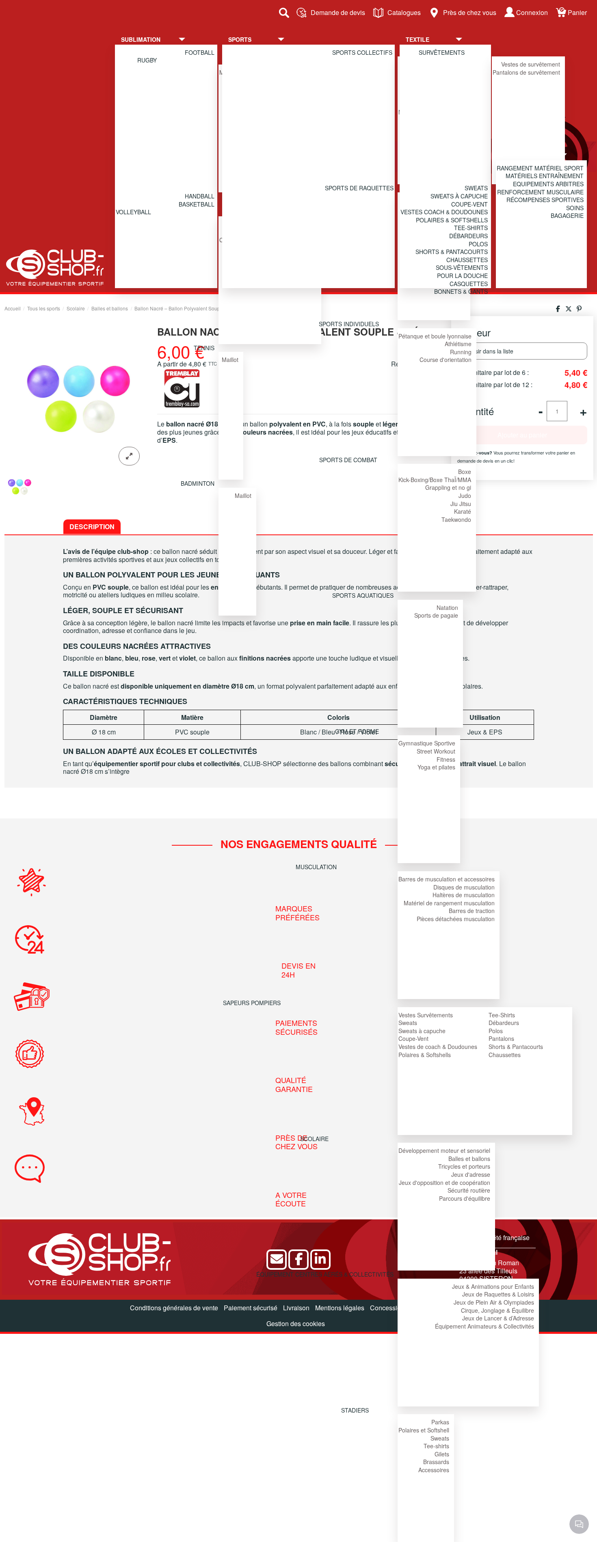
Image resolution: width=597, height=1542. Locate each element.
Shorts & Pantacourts (516, 1046)
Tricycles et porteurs (464, 1166)
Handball (199, 196)
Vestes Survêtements (425, 1015)
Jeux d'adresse (470, 1174)
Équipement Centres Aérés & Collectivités (325, 1274)
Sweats (407, 1023)
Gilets (442, 1454)
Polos (496, 1031)
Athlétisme (458, 344)
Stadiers (355, 1410)
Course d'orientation (446, 359)
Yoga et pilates (436, 767)
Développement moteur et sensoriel (444, 1150)
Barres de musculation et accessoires (446, 879)
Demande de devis (338, 12)
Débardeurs (504, 1023)
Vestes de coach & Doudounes (437, 1046)
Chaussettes (505, 1055)
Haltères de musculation (464, 895)
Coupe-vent (469, 204)
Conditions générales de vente (174, 1308)
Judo (465, 495)
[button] (159, 39)
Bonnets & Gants (461, 291)
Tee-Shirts (502, 1015)
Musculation (316, 867)
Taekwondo (456, 519)
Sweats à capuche (422, 1031)
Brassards (436, 1462)
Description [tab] (92, 526)
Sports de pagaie (436, 615)
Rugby (147, 60)
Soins (575, 208)
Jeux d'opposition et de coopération (444, 1182)
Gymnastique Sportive (426, 743)
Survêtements (442, 52)
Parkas (440, 1422)
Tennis (204, 348)
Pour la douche (462, 275)
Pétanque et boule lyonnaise (435, 336)
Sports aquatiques (363, 595)
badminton (197, 483)
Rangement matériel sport (540, 168)
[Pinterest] (579, 308)
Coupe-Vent (413, 1038)
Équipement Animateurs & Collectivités (484, 1326)
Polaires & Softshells (424, 1055)
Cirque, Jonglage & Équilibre (497, 1310)
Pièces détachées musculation (456, 919)
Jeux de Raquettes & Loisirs (498, 1294)
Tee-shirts (436, 1446)
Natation (447, 607)
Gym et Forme (357, 731)
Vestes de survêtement (530, 64)
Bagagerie (567, 215)
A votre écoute (292, 1199)
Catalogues (404, 12)
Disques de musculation (464, 887)
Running (461, 352)
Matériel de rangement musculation (449, 903)
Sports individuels (349, 324)
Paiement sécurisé (250, 1308)
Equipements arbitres (548, 184)
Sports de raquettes (359, 188)
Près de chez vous (469, 12)
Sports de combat (348, 460)
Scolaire (314, 1139)
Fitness (446, 759)
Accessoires (433, 1470)
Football (199, 52)
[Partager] (558, 308)
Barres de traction (472, 911)
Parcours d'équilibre (464, 1198)
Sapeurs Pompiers (252, 1003)
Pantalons (501, 1038)
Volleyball (133, 212)
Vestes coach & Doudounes (444, 212)
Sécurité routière (469, 1190)
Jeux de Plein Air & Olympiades (494, 1302)
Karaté (462, 511)
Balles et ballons (469, 1158)
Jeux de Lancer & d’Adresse (498, 1318)
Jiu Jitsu (460, 504)
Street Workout (436, 751)
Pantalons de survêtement (526, 72)
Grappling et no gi (448, 487)
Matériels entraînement (545, 176)
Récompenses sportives (545, 200)
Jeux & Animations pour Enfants (493, 1286)
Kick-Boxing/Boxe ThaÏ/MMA (434, 480)
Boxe (464, 471)
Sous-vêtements (462, 267)
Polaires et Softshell (423, 1430)
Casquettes (469, 284)
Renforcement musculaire (540, 192)
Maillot (230, 359)
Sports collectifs (362, 52)
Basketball (196, 204)
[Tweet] (568, 308)
